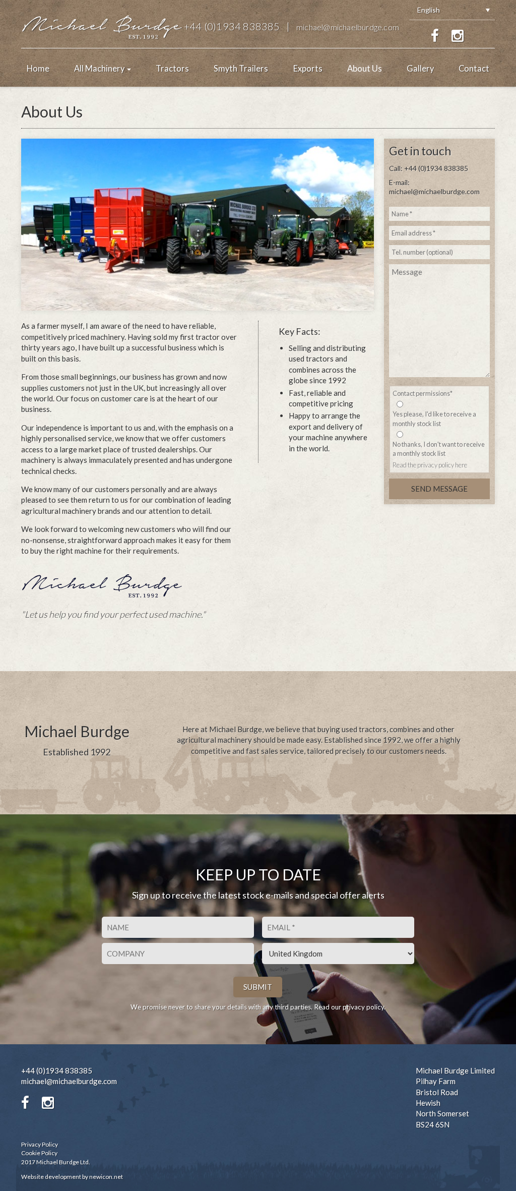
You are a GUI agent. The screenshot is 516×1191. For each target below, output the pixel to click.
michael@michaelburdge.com (347, 27)
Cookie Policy (39, 1153)
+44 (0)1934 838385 (232, 26)
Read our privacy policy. (349, 1007)
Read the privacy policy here (430, 465)
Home (38, 69)
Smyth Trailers (241, 69)
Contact (474, 69)
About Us (364, 69)
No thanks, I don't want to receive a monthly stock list (439, 448)
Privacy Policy (39, 1144)
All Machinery (100, 69)
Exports (307, 69)
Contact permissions (423, 393)
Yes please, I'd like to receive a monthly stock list (434, 418)
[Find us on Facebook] (435, 36)
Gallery (420, 69)
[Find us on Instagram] (458, 36)
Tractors (172, 69)
